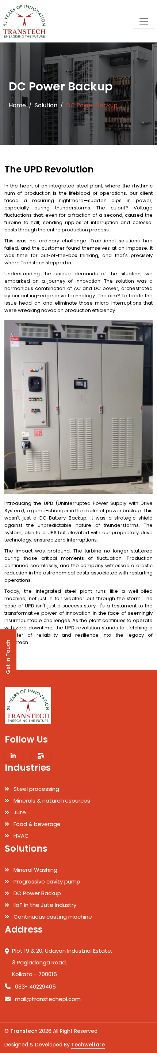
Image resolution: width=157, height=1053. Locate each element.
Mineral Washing (34, 870)
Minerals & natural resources (51, 800)
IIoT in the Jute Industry (44, 905)
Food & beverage (36, 824)
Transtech (24, 1031)
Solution (46, 105)
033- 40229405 (35, 986)
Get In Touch (8, 657)
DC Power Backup (36, 893)
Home (17, 105)
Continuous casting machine (52, 916)
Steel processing (35, 789)
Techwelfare (88, 1044)
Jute (19, 812)
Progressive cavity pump (46, 881)
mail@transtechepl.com (47, 999)
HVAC (20, 836)
